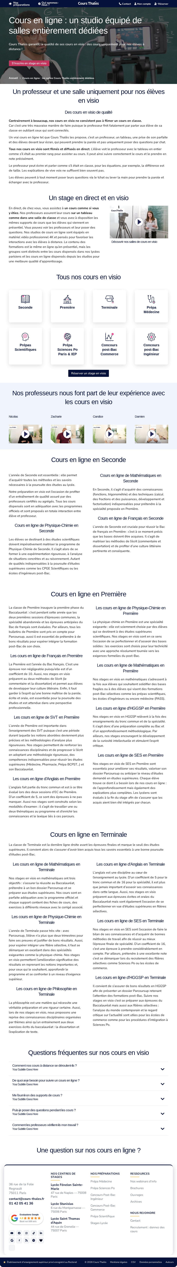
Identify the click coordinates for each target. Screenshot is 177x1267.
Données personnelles (150, 1262)
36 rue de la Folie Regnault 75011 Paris (21, 1188)
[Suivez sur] (12, 1248)
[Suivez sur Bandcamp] (41, 1240)
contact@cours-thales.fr (26, 1199)
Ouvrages (136, 1195)
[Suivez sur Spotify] (34, 1240)
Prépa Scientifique (103, 1216)
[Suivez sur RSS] (26, 1240)
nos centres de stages (63, 1175)
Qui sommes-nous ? (50, 4)
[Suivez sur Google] (12, 1240)
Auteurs (170, 1262)
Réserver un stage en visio (88, 373)
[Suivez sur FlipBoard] (19, 1240)
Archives (136, 1202)
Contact (126, 4)
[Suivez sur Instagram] (26, 1233)
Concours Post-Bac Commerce (103, 1208)
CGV (133, 1262)
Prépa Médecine (101, 1182)
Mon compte (143, 4)
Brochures (137, 1188)
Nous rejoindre (142, 1213)
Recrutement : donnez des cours (147, 1229)
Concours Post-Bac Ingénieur (103, 1197)
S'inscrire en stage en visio (29, 63)
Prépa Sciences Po (103, 1188)
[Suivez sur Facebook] (19, 1233)
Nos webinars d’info (143, 1182)
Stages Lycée (99, 1223)
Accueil (13, 78)
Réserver (162, 4)
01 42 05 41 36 (21, 1203)
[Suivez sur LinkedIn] (41, 1233)
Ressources (140, 1174)
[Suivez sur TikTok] (34, 1233)
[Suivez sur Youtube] (12, 1233)
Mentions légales (118, 1262)
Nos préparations (21, 4)
